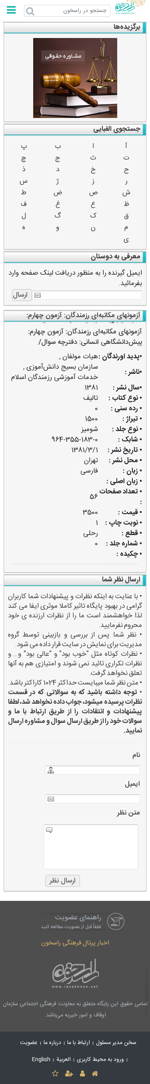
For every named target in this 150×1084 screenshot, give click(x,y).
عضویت (29, 1042)
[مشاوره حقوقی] (75, 78)
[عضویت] (69, 1074)
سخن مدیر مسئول (116, 1042)
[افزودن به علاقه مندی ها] (55, 1074)
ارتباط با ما (78, 1042)
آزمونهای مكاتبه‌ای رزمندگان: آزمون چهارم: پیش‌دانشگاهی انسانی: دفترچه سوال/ (85, 337)
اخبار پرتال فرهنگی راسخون (75, 943)
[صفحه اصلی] (95, 1074)
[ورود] (82, 1074)
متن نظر (128, 813)
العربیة (63, 1059)
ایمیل (132, 784)
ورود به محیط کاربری (100, 1059)
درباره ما (52, 1042)
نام (136, 756)
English (41, 1059)
